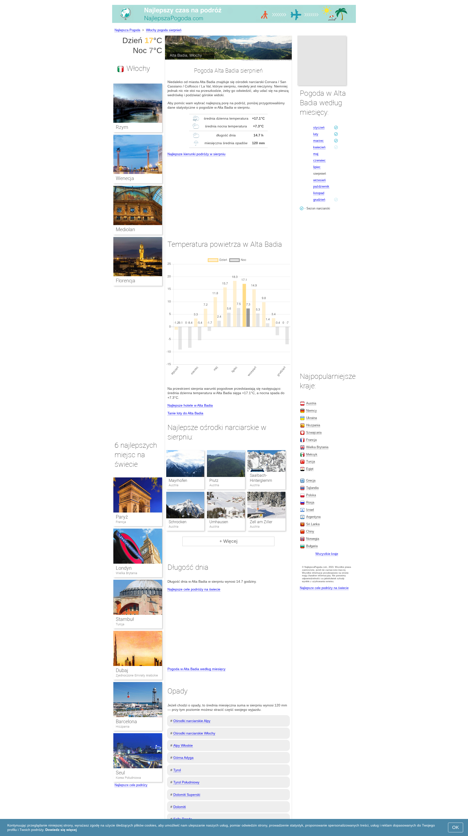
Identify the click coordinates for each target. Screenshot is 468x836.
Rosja (310, 502)
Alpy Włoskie (183, 745)
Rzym (122, 127)
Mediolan (125, 229)
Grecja (310, 480)
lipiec (317, 167)
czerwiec (319, 160)
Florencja (125, 281)
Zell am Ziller (261, 522)
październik (321, 186)
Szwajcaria (314, 432)
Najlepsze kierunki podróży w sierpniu (196, 154)
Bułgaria (312, 546)
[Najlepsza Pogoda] (234, 23)
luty (315, 134)
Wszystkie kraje (326, 554)
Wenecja (125, 178)
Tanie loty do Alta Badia (185, 413)
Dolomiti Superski (186, 795)
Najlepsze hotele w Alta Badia (190, 405)
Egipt (309, 469)
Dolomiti (179, 807)
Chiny (310, 531)
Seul (120, 773)
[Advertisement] (228, 194)
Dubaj (122, 670)
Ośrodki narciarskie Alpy (191, 721)
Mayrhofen (178, 480)
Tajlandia (312, 488)
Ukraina (311, 418)
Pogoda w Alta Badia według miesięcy (196, 669)
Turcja (120, 624)
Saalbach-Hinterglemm (261, 478)
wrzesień (319, 180)
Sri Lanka (313, 524)
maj (315, 154)
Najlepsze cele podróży (131, 785)
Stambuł (125, 619)
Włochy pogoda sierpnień (163, 30)
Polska (311, 495)
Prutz (213, 480)
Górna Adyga (183, 758)
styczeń (318, 127)
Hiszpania (122, 726)
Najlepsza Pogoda (127, 30)
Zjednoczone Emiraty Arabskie (137, 675)
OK (455, 827)
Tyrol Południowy (186, 782)
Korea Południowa (128, 777)
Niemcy (311, 410)
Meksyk (311, 454)
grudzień (319, 199)
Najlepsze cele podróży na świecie (193, 589)
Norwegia (312, 539)
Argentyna (313, 517)
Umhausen (218, 522)
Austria (311, 403)
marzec (318, 140)
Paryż (122, 517)
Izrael (310, 510)
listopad (318, 193)
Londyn (124, 568)
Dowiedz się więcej (61, 830)
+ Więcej (228, 541)
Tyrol (177, 770)
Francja (121, 522)
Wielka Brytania (126, 573)
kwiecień (319, 147)
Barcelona (126, 721)
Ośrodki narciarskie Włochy (194, 733)
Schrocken (177, 522)
